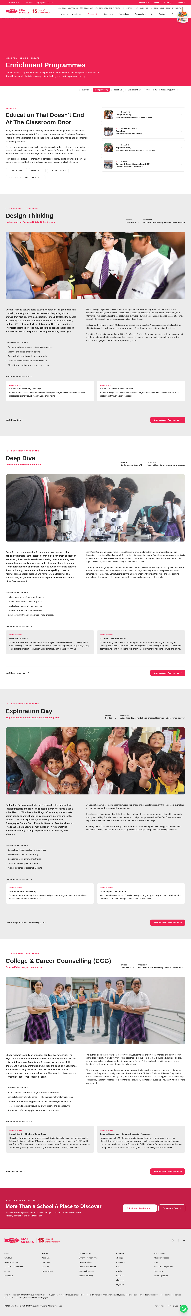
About (63, 14)
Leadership (46, 1267)
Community (139, 14)
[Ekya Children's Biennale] (182, 16)
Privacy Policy (160, 1306)
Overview (85, 90)
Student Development (87, 1267)
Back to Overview (14, 1171)
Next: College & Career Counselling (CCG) (26, 922)
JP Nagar (119, 1258)
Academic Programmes (13, 1267)
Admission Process (161, 1258)
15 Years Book (47, 1271)
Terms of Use (173, 1306)
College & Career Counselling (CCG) (160, 90)
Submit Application (161, 1276)
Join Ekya (168, 2)
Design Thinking (101, 90)
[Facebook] (178, 1240)
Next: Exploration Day (16, 673)
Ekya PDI (181, 2)
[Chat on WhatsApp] (184, 1309)
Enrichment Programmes (89, 1258)
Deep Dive (118, 90)
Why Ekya (8, 1258)
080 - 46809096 (14, 2)
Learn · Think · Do (11, 1262)
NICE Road (120, 1276)
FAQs (156, 1262)
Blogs (152, 14)
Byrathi (119, 1271)
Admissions (124, 14)
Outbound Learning (86, 1271)
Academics (76, 14)
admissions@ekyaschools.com (41, 2)
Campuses (108, 14)
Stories (7, 1271)
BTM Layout (120, 1262)
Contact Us (163, 14)
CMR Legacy (46, 1262)
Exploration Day (134, 90)
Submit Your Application (138, 1208)
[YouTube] (184, 1240)
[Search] (172, 14)
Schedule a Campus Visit (163, 1267)
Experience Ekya (170, 1208)
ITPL (118, 1267)
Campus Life (93, 14)
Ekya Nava (120, 1285)
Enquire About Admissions (166, 420)
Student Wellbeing (86, 1276)
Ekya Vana (120, 1280)
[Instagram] (172, 1240)
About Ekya (46, 1258)
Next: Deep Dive (13, 420)
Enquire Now (144, 2)
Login (156, 2)
